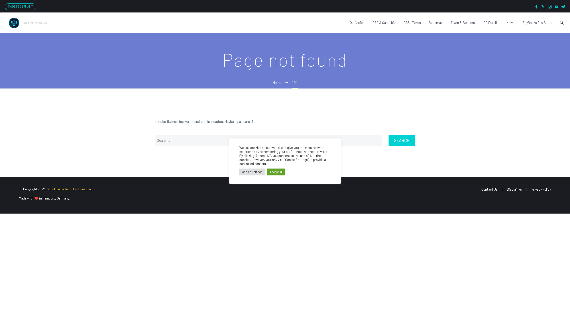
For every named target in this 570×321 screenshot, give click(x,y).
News (511, 23)
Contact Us (489, 189)
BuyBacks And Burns (537, 23)
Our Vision (357, 23)
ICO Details (491, 23)
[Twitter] (543, 6)
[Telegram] (563, 6)
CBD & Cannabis (384, 23)
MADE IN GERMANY (20, 6)
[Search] (561, 22)
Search (402, 140)
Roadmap (436, 23)
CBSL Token (412, 23)
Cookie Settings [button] (252, 172)
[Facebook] (536, 6)
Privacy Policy (541, 189)
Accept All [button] (276, 172)
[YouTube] (556, 6)
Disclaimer (514, 189)
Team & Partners (463, 23)
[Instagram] (549, 6)
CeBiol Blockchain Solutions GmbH (70, 189)
